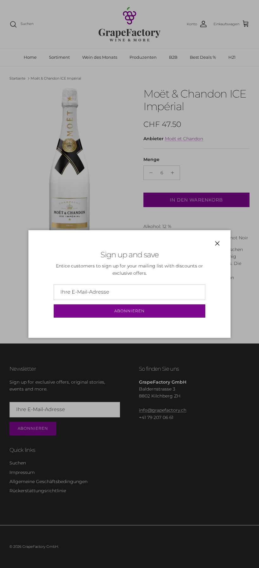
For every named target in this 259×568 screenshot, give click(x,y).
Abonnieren (129, 310)
